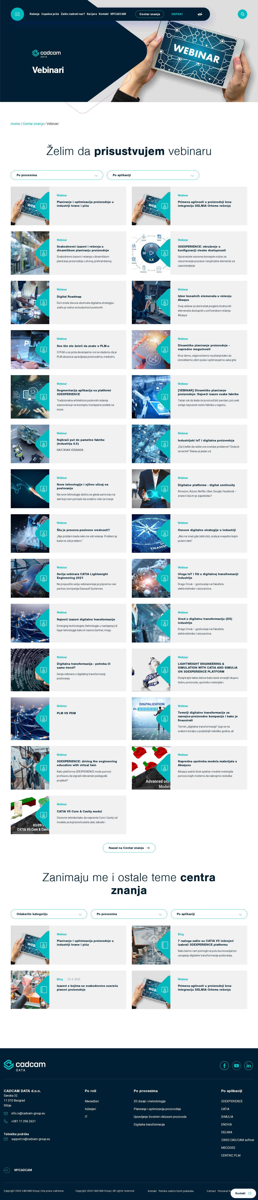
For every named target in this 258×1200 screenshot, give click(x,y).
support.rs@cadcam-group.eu (30, 1139)
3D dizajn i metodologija (149, 1101)
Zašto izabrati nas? (73, 13)
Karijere (92, 13)
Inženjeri (90, 1109)
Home (15, 124)
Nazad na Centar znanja (126, 848)
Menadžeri (92, 1101)
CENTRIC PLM (230, 1155)
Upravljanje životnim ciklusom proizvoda (160, 1117)
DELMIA (226, 1132)
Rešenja (34, 13)
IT (86, 1117)
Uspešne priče (50, 13)
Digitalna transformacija (149, 1124)
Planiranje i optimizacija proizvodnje (157, 1109)
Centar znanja (149, 14)
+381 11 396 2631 (23, 1121)
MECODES (228, 1148)
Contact (211, 1191)
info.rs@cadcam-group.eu (28, 1113)
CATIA (225, 1109)
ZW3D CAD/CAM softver (237, 1140)
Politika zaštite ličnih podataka (176, 1191)
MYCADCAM (118, 13)
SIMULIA (227, 1117)
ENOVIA (226, 1124)
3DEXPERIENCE (232, 1101)
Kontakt (104, 13)
